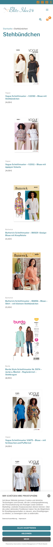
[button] (40, 19)
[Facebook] (38, 2)
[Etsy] (51, 2)
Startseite (7, 28)
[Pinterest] (46, 2)
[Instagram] (42, 2)
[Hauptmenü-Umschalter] (47, 10)
